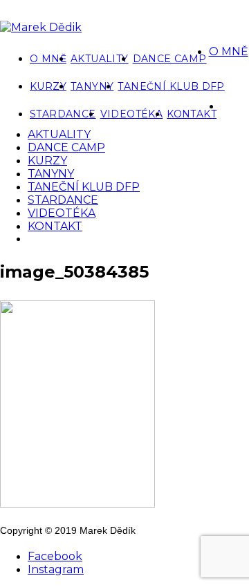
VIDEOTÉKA (131, 114)
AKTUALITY (100, 58)
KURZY (48, 86)
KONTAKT (191, 114)
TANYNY (92, 86)
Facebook (55, 556)
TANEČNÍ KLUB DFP (171, 86)
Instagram (56, 569)
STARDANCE (63, 114)
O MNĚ (48, 58)
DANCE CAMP (170, 58)
